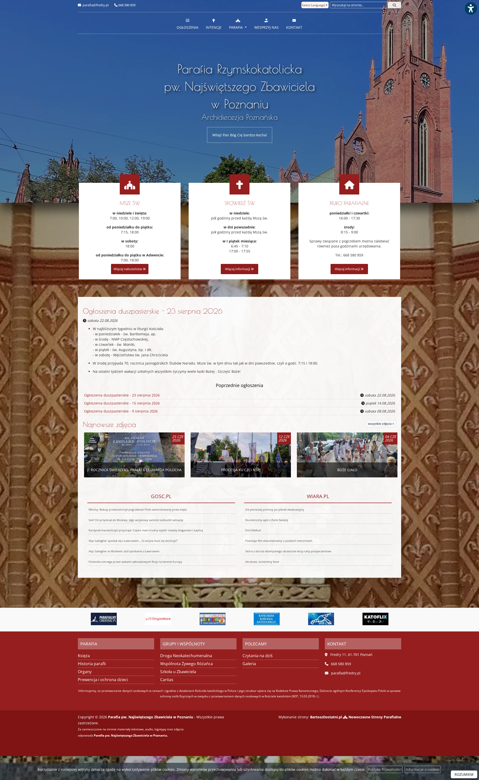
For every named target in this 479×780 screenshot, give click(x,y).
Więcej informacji (238, 269)
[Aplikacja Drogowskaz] (104, 619)
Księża (84, 655)
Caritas (166, 679)
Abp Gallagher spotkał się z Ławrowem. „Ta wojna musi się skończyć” (133, 541)
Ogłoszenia (187, 27)
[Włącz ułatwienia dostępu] (471, 8)
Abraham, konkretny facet (262, 562)
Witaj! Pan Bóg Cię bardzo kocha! (239, 135)
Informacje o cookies (423, 769)
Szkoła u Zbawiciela (178, 671)
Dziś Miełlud (253, 530)
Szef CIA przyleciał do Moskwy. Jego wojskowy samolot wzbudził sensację (136, 520)
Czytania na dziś (257, 655)
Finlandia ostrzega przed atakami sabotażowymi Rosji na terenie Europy (135, 562)
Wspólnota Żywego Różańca (186, 663)
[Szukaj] (394, 5)
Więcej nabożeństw (128, 269)
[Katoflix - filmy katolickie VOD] (321, 619)
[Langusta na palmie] (267, 619)
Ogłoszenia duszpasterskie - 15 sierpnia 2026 (122, 403)
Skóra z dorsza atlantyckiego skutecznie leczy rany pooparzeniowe (288, 551)
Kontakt (294, 27)
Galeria (249, 663)
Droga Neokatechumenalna (186, 655)
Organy (85, 671)
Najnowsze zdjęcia (109, 424)
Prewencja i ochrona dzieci (103, 679)
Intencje (214, 27)
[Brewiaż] (375, 619)
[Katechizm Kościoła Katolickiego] (213, 619)
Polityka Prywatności (385, 769)
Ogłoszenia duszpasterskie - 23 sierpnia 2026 (153, 311)
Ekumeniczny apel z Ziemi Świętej (266, 520)
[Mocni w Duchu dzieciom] (158, 619)
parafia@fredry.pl (95, 5)
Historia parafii (92, 663)
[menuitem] (187, 23)
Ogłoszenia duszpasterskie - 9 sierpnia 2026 (121, 411)
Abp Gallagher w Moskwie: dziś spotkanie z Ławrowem (124, 551)
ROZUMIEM (464, 774)
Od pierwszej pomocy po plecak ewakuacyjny (274, 509)
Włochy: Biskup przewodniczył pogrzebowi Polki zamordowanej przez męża (138, 509)
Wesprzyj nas (266, 27)
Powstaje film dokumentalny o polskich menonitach (278, 541)
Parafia (236, 27)
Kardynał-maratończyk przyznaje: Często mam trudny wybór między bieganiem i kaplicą (146, 530)
